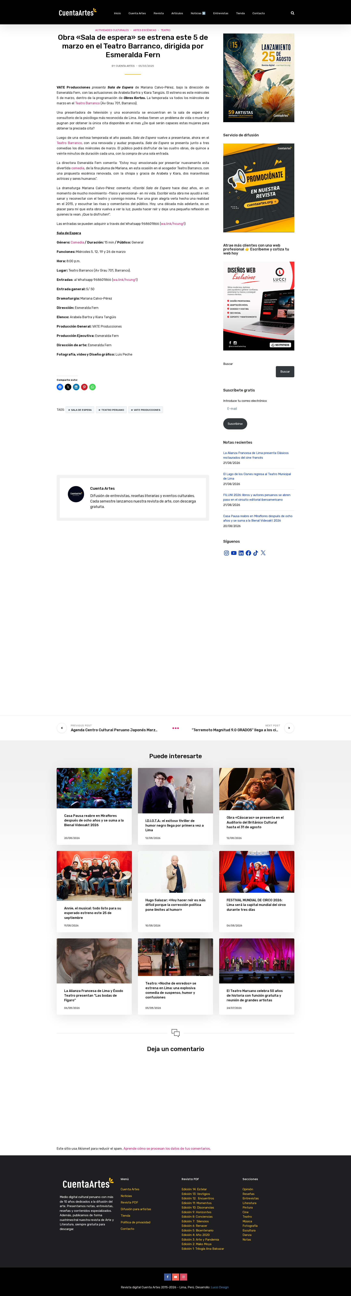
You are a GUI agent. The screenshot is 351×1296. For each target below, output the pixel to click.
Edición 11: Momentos (197, 1203)
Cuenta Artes (137, 13)
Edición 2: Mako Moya (197, 1244)
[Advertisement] (133, 444)
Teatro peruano (112, 410)
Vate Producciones (147, 410)
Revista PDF (129, 1202)
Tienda (240, 13)
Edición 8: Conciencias (197, 1216)
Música (247, 1221)
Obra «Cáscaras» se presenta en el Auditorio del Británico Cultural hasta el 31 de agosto (255, 822)
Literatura (249, 1203)
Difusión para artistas (136, 1209)
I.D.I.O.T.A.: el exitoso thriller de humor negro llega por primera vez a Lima (174, 825)
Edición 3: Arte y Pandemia (201, 1239)
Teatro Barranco (87, 103)
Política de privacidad (135, 1222)
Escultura (249, 1230)
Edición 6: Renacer (195, 1226)
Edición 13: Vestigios (196, 1194)
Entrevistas (220, 13)
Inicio (117, 13)
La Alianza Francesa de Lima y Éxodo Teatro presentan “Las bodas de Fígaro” (93, 995)
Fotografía (250, 1226)
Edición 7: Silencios (196, 1221)
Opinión (248, 1189)
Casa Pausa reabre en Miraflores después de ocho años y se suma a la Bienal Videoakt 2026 (94, 820)
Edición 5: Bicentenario (198, 1230)
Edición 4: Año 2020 (196, 1235)
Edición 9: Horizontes (196, 1212)
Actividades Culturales (112, 30)
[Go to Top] (343, 1287)
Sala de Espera (81, 410)
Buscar (228, 364)
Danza (247, 1235)
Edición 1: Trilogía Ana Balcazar (203, 1249)
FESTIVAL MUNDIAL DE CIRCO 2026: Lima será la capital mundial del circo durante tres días (256, 904)
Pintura (248, 1207)
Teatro (165, 30)
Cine (246, 1212)
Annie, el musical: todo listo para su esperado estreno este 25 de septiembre (92, 913)
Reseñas (249, 1194)
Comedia (77, 242)
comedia (77, 168)
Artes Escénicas (144, 30)
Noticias (126, 1196)
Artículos (177, 13)
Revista (159, 13)
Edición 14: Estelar (194, 1189)
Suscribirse (235, 424)
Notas (247, 1239)
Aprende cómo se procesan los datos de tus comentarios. (167, 1148)
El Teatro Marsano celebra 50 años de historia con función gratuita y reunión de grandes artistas (255, 995)
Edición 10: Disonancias (198, 1207)
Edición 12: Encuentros (198, 1198)
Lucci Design (220, 1287)
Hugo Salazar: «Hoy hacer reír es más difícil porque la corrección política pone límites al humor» (175, 904)
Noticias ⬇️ (198, 13)
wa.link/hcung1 (172, 224)
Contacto (258, 13)
